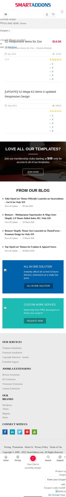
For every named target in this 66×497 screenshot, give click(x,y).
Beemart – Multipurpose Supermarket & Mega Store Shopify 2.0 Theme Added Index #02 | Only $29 (30, 216)
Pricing (18, 460)
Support (60, 460)
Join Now (33, 172)
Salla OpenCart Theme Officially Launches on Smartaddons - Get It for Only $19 (34, 200)
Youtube (35, 431)
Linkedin (13, 431)
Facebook (5, 431)
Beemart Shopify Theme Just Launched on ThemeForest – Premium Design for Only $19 (33, 233)
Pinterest (27, 431)
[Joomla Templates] (33, 5)
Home (6, 460)
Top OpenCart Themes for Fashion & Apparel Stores (30, 247)
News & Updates (11, 206)
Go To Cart (27, 457)
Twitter (20, 431)
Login (47, 14)
